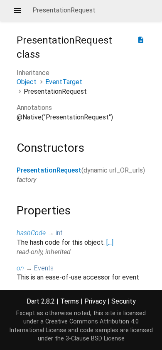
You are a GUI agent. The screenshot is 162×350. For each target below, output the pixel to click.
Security (123, 301)
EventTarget (63, 82)
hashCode (31, 233)
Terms (69, 301)
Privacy (95, 301)
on (20, 268)
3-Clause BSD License (95, 338)
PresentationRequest (49, 170)
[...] (109, 242)
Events (44, 268)
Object (27, 82)
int (59, 233)
